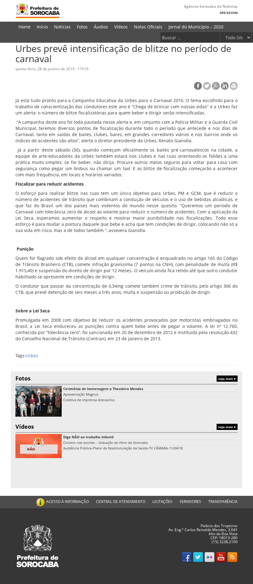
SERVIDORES (190, 501)
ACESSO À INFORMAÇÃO (67, 501)
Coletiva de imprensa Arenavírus (89, 399)
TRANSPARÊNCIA (223, 501)
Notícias (62, 27)
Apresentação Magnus (80, 394)
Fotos (82, 27)
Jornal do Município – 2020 (195, 27)
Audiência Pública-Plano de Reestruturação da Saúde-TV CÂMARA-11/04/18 (123, 448)
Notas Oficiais (148, 27)
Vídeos (121, 27)
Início (42, 27)
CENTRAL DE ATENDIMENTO (120, 501)
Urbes (32, 356)
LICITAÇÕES (162, 501)
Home (25, 27)
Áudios (101, 27)
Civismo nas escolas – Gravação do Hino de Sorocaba (105, 442)
